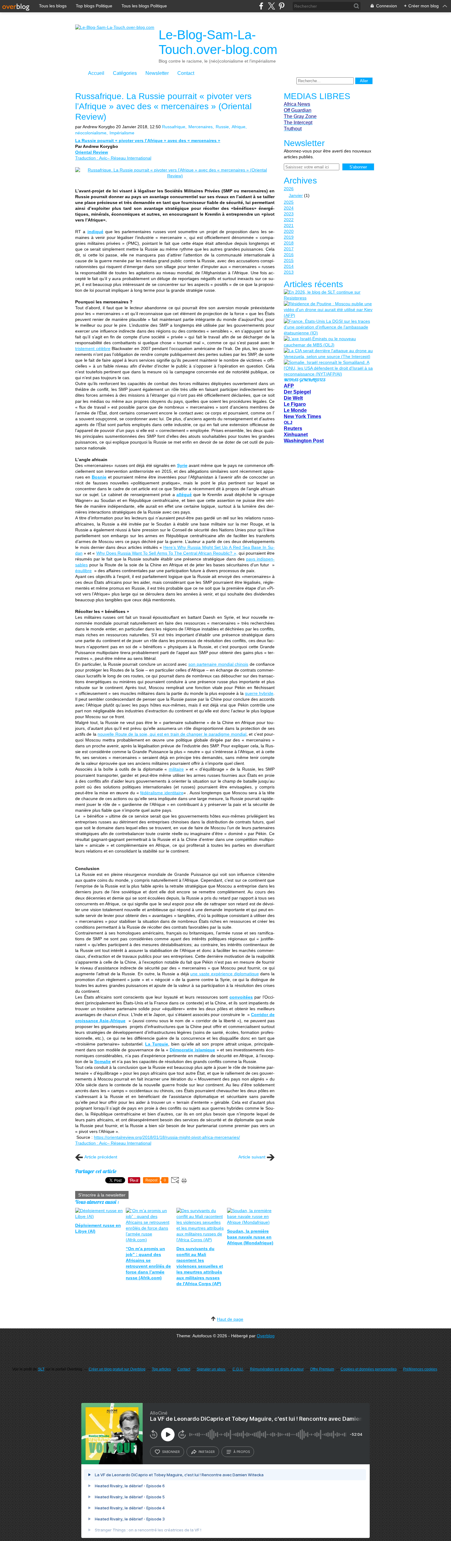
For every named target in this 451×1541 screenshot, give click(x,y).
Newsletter (157, 73)
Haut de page (230, 1319)
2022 (289, 219)
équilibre (83, 570)
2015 (289, 260)
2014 (289, 266)
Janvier (296, 195)
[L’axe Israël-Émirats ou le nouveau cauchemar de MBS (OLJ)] (328, 342)
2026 (289, 188)
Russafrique (173, 126)
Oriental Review (91, 152)
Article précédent (100, 1156)
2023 (289, 213)
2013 (289, 272)
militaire (176, 769)
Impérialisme (122, 132)
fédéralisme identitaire (161, 792)
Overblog (266, 1335)
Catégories (125, 73)
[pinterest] (281, 6)
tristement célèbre (92, 348)
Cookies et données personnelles (369, 1369)
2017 (289, 248)
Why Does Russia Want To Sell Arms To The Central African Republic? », (166, 553)
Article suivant (251, 1156)
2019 (289, 237)
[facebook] (261, 6)
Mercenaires (200, 126)
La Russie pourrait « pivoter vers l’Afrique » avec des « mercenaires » (147, 140)
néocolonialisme (90, 132)
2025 (289, 202)
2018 (289, 243)
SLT (41, 1369)
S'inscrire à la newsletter (101, 1194)
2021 (289, 225)
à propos (241, 1452)
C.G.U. (238, 1369)
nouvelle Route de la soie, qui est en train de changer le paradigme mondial (172, 734)
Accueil (96, 73)
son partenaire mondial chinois (218, 664)
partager (207, 1452)
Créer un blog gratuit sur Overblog (117, 1369)
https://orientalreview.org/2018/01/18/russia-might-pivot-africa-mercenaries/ (167, 1137)
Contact (185, 73)
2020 (289, 231)
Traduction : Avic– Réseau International (113, 158)
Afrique (238, 126)
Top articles (161, 1369)
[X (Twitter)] (271, 6)
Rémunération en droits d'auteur (277, 1369)
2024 (289, 208)
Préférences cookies (420, 1369)
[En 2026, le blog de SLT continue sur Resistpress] (328, 295)
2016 (289, 254)
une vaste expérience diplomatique (224, 973)
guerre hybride (259, 693)
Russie (222, 126)
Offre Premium (322, 1369)
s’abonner (171, 1452)
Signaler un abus (211, 1369)
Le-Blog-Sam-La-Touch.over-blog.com (218, 42)
